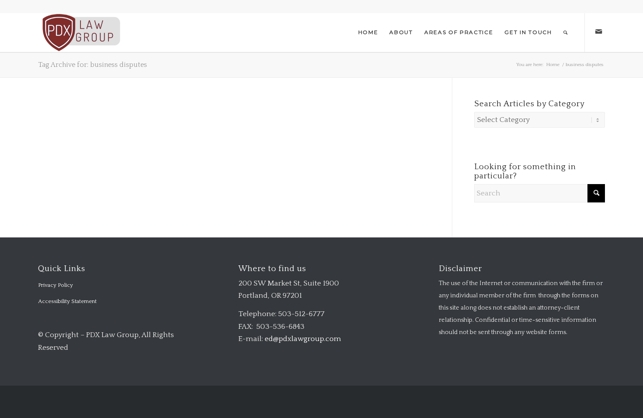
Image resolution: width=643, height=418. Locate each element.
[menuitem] (368, 32)
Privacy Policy (55, 285)
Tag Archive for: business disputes (92, 65)
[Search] (566, 32)
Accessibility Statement (67, 301)
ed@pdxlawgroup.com (303, 339)
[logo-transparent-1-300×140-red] (80, 32)
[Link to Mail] (598, 31)
